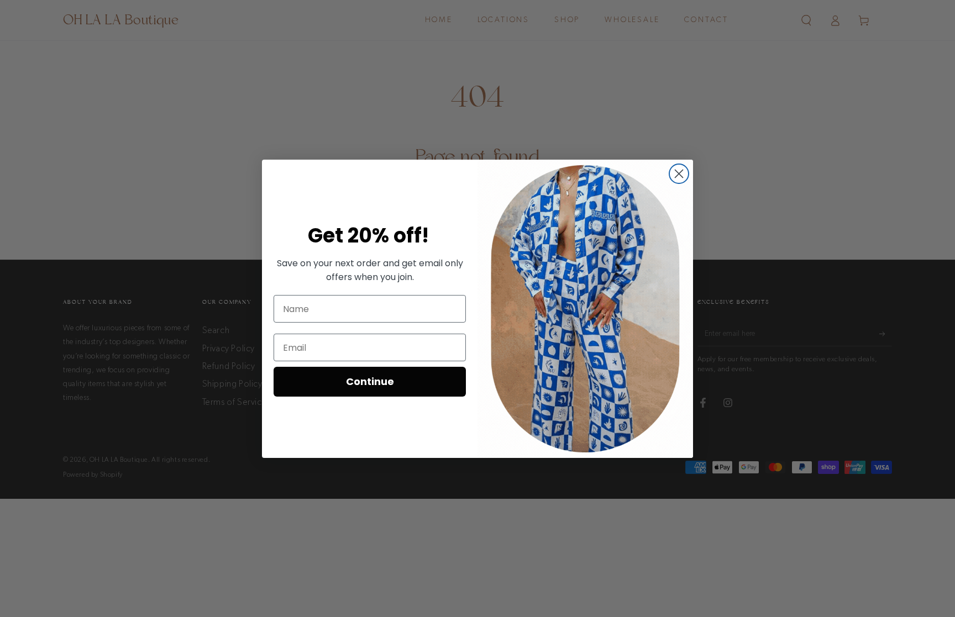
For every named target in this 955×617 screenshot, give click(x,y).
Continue (370, 381)
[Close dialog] (679, 173)
